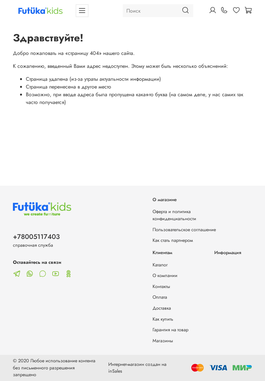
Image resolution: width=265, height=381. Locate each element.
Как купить (163, 319)
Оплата (160, 297)
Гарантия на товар (170, 329)
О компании (165, 275)
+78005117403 (36, 237)
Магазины (163, 340)
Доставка (162, 308)
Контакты (161, 286)
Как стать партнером (173, 240)
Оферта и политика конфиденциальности (174, 215)
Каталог (160, 265)
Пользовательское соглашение (184, 229)
